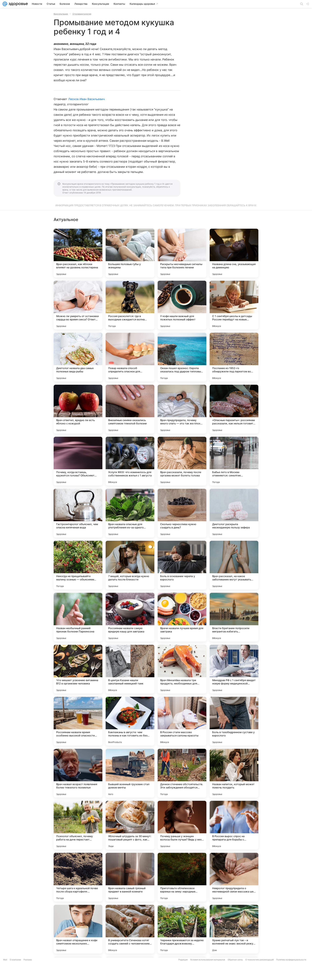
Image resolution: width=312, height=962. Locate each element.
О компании (15, 959)
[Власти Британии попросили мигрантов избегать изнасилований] (234, 617)
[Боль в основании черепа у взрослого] (182, 565)
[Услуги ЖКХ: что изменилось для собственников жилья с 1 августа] (130, 461)
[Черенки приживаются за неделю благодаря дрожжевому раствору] (182, 929)
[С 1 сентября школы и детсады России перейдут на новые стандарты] (234, 305)
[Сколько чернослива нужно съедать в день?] (182, 513)
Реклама (28, 959)
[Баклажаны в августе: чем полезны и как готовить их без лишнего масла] (130, 721)
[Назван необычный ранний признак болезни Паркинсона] (78, 617)
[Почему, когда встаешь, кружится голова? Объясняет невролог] (78, 461)
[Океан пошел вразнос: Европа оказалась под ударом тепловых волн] (182, 357)
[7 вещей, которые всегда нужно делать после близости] (130, 565)
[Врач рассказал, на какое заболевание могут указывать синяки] (234, 565)
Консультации (61, 14)
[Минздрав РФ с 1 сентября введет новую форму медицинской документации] (234, 669)
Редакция (183, 959)
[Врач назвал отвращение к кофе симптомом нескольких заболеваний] (78, 929)
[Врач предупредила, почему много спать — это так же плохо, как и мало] (182, 409)
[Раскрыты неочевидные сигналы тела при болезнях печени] (182, 253)
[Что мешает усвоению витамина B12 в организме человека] (78, 669)
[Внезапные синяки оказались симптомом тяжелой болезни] (130, 409)
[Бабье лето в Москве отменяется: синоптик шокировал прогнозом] (234, 461)
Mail (5, 959)
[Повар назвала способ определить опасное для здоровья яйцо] (130, 357)
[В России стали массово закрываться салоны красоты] (182, 721)
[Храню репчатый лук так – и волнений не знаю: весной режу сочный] (234, 929)
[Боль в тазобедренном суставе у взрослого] (234, 721)
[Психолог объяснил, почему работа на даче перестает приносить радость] (78, 825)
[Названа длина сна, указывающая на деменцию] (234, 253)
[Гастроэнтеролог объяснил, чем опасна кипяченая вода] (78, 513)
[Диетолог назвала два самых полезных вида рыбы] (78, 357)
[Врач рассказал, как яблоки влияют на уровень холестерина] (78, 253)
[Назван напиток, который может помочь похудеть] (234, 773)
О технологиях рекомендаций (259, 959)
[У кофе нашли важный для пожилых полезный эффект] (182, 305)
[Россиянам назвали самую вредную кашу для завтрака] (130, 617)
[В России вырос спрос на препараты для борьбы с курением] (234, 825)
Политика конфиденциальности (291, 959)
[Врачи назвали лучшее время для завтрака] (182, 617)
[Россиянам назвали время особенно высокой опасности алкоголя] (78, 721)
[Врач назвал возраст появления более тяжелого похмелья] (78, 773)
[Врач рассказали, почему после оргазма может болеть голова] (182, 461)
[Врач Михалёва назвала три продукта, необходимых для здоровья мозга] (182, 669)
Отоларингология (81, 14)
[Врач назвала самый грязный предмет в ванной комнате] (130, 877)
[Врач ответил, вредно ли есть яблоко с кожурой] (78, 409)
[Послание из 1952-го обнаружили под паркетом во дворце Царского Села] (234, 357)
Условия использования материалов (207, 959)
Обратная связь (235, 959)
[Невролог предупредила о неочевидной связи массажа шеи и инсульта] (234, 877)
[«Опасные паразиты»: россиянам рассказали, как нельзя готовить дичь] (234, 409)
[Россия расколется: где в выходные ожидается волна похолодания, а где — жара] (130, 305)
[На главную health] (17, 4)
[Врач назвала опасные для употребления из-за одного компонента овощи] (130, 513)
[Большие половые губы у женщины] (130, 253)
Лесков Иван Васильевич (86, 99)
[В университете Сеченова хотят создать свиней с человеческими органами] (130, 929)
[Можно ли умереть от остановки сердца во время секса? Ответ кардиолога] (78, 305)
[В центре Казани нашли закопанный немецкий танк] (130, 669)
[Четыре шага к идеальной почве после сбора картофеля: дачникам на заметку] (78, 877)
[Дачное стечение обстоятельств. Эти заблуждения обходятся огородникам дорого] (182, 773)
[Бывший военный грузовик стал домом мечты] (130, 773)
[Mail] (5, 4)
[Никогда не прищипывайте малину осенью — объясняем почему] (78, 565)
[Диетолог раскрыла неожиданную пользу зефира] (234, 513)
